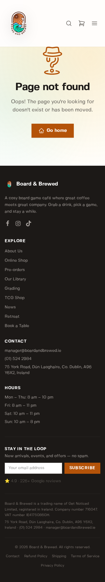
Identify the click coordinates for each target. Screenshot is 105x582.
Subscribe (82, 468)
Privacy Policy (52, 565)
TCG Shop (14, 298)
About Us (13, 251)
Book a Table (17, 326)
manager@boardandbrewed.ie (33, 351)
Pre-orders (15, 270)
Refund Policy (35, 556)
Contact (13, 556)
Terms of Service (85, 556)
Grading (12, 288)
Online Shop (16, 260)
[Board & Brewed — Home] (19, 23)
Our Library (15, 279)
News (10, 307)
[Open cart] (82, 23)
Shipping (59, 556)
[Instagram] (18, 225)
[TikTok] (29, 225)
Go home (57, 130)
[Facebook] (7, 225)
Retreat (12, 316)
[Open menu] (94, 23)
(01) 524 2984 (18, 359)
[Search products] (69, 23)
